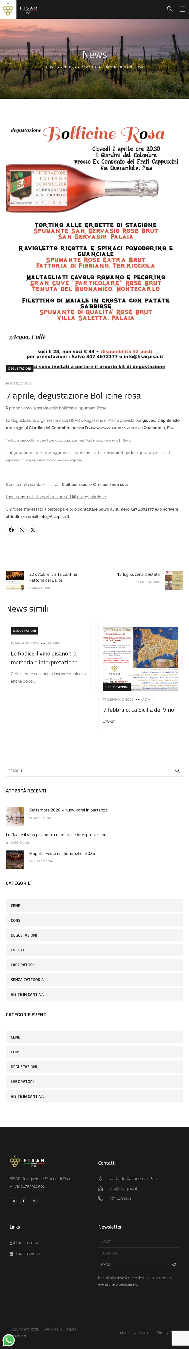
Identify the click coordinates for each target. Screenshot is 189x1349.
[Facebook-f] (23, 1201)
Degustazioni (19, 368)
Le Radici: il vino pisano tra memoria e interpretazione (44, 658)
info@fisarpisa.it (54, 516)
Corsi (16, 920)
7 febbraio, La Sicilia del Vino (138, 709)
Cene (15, 905)
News (68, 67)
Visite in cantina (27, 994)
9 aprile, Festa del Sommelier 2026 (62, 853)
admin (53, 643)
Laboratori (22, 965)
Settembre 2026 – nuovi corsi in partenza (68, 810)
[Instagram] (13, 1201)
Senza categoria (27, 980)
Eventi (17, 950)
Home (50, 67)
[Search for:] (94, 771)
